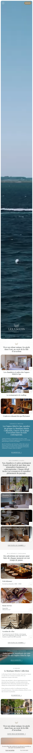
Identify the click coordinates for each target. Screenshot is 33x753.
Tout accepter (9, 750)
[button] (3, 3)
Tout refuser (24, 750)
